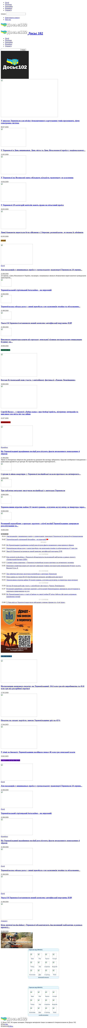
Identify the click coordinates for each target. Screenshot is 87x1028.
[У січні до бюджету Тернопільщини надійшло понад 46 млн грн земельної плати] (19, 748)
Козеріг (55, 958)
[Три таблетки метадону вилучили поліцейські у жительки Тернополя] (6, 486)
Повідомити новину (12, 18)
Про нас (8, 19)
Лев (40, 966)
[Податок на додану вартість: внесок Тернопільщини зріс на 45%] (19, 716)
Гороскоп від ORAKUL (36, 949)
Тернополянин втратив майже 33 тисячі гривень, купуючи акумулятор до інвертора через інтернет (42, 580)
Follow (10, 1026)
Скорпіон (47, 966)
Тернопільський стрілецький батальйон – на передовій (26, 290)
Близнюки (32, 974)
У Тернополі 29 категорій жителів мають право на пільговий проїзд (32, 205)
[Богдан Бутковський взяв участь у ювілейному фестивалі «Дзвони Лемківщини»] (19, 376)
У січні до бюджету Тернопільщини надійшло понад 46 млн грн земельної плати (38, 752)
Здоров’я (8, 10)
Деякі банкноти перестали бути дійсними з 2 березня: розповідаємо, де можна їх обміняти (42, 232)
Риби (54, 974)
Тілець (32, 966)
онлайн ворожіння (43, 1015)
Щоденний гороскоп (43, 977)
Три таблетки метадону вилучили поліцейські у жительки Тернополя (33, 490)
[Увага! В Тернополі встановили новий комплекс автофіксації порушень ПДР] (6, 319)
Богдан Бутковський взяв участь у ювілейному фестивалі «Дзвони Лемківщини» (38, 380)
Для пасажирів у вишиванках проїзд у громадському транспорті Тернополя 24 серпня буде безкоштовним (44, 536)
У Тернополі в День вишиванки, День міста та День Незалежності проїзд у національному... (43, 150)
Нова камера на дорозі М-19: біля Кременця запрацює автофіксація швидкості (34, 577)
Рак (40, 958)
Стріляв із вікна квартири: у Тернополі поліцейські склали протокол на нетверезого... (41, 474)
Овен (32, 958)
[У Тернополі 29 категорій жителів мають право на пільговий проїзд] (13, 201)
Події (7, 2)
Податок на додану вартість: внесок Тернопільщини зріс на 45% (30, 720)
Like (6, 1024)
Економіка (9, 6)
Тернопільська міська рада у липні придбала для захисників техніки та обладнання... (40, 306)
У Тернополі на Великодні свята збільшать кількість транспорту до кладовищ (37, 178)
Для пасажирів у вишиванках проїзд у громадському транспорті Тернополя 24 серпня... (41, 270)
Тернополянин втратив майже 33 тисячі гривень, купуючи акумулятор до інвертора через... (43, 507)
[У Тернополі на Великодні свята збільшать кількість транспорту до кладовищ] (13, 174)
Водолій (54, 966)
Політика (8, 4)
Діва (40, 974)
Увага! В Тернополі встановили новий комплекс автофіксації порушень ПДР (36, 323)
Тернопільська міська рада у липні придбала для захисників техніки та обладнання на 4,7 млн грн (41, 548)
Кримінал (8, 8)
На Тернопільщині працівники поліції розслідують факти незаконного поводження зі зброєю (40, 545)
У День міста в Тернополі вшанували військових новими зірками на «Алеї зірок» (35, 602)
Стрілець (47, 974)
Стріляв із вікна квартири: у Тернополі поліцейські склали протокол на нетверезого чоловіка (40, 562)
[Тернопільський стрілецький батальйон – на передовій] (6, 286)
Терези (47, 958)
